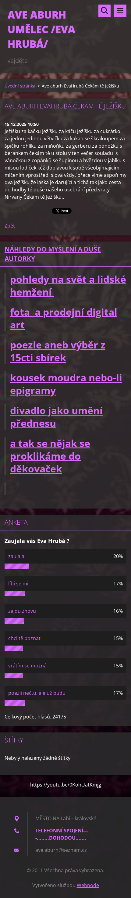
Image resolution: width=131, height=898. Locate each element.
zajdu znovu (22, 611)
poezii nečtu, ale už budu (37, 693)
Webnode (88, 885)
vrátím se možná (27, 665)
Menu (120, 11)
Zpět (10, 225)
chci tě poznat (24, 638)
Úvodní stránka (20, 86)
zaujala (16, 556)
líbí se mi (18, 583)
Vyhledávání (104, 11)
